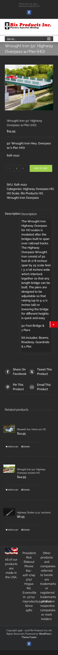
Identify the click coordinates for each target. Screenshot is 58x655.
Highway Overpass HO (38, 189)
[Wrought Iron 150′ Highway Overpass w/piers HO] (9, 469)
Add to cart (41, 168)
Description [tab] (11, 213)
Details (27, 447)
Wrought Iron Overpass (23, 197)
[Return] (54, 324)
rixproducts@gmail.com (29, 6)
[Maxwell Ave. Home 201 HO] (9, 429)
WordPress (45, 634)
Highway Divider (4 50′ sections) (34, 512)
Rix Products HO (32, 193)
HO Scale (13, 193)
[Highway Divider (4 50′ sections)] (9, 512)
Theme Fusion (29, 637)
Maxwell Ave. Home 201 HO (31, 429)
